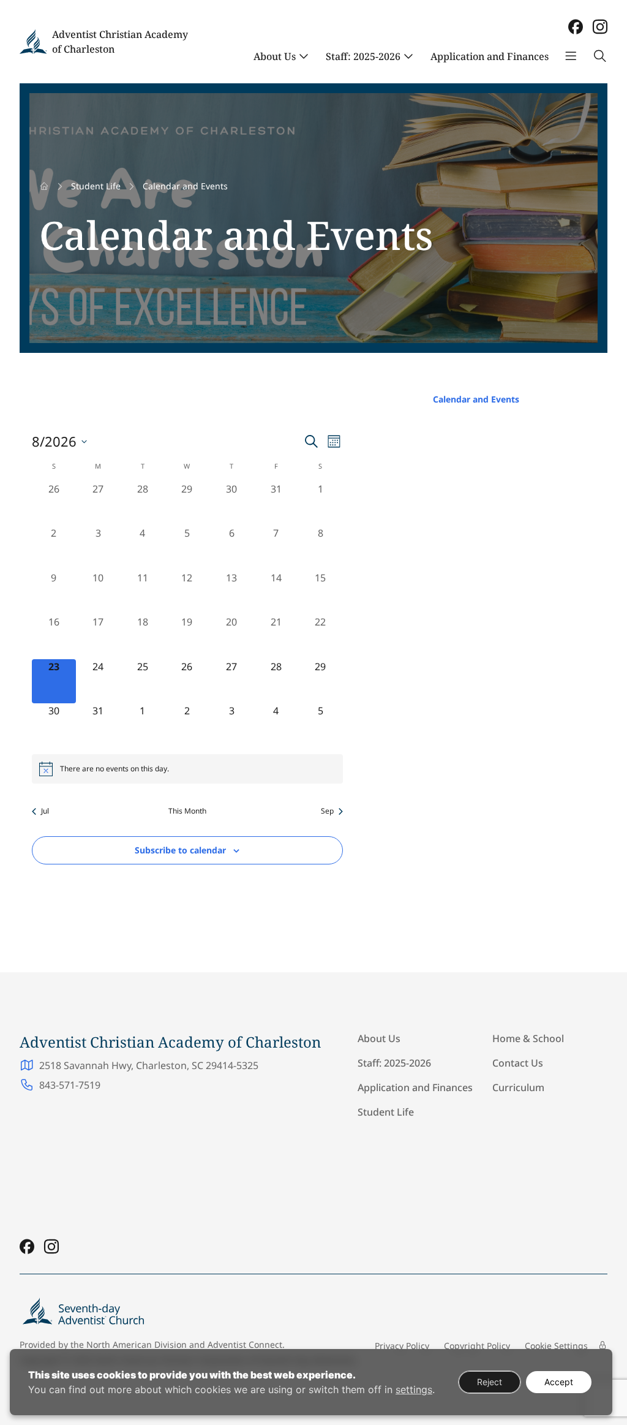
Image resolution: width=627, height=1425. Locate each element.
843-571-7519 (69, 1085)
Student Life (96, 186)
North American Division (136, 1344)
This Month (187, 811)
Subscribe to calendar (180, 850)
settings (414, 1389)
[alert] (187, 769)
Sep (327, 811)
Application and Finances (489, 56)
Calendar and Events (476, 399)
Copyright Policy (477, 1345)
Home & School (528, 1038)
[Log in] (602, 1345)
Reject (489, 1382)
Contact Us (517, 1063)
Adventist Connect (245, 1344)
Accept (558, 1382)
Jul (45, 811)
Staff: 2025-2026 (363, 56)
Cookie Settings (556, 1345)
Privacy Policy (402, 1345)
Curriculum (518, 1087)
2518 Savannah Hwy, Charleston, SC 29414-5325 (148, 1065)
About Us (274, 56)
